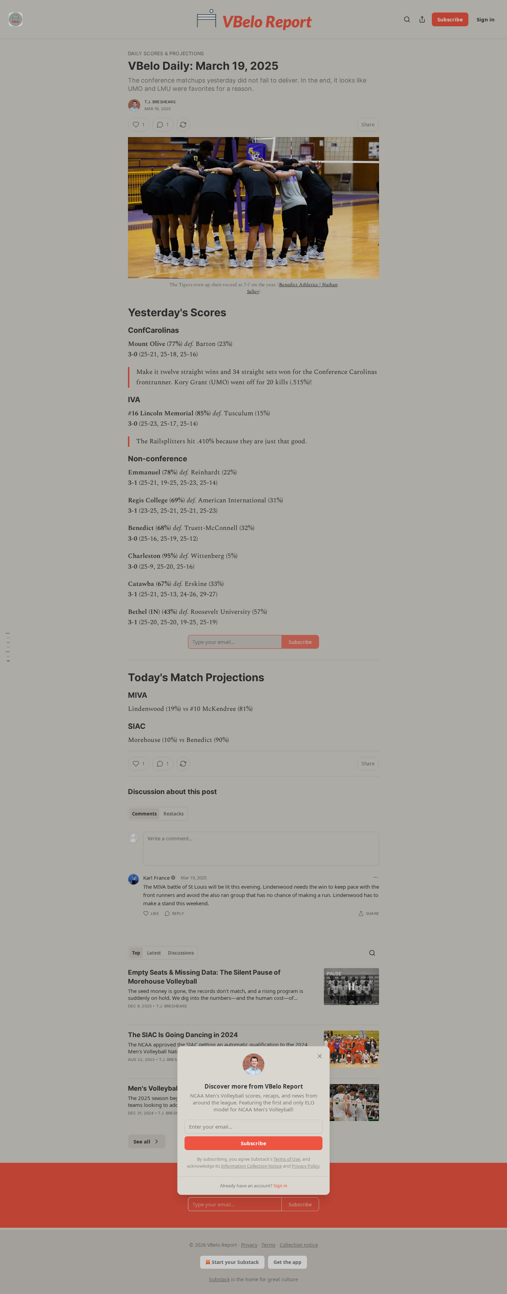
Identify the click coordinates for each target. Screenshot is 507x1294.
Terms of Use (287, 1159)
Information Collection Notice (251, 1166)
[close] (319, 1056)
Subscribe (253, 1143)
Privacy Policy (305, 1166)
